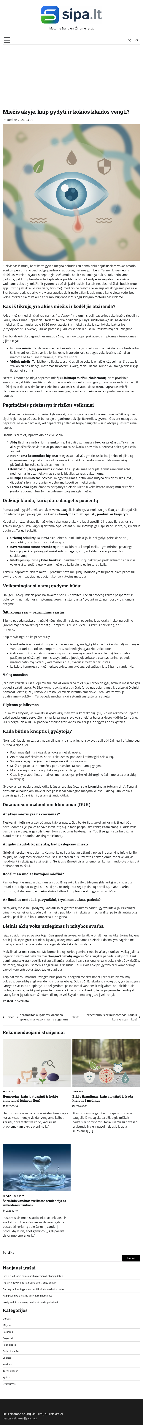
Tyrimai (7, 1377)
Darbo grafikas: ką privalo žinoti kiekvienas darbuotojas (33, 1289)
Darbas (7, 1318)
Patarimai (8, 1331)
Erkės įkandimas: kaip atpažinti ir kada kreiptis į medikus (102, 1098)
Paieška (8, 1253)
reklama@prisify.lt (24, 1418)
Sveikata (23, 1001)
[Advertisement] (71, 72)
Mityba (7, 1196)
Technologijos (10, 1371)
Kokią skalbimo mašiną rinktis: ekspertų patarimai (30, 1302)
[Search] (136, 40)
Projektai (8, 1338)
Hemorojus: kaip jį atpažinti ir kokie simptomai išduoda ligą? (30, 1098)
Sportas (7, 1357)
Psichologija (9, 1344)
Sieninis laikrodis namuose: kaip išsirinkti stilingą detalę (33, 1276)
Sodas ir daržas (11, 1351)
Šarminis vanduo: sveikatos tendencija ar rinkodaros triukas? (34, 1203)
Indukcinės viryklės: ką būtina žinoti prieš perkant (30, 1282)
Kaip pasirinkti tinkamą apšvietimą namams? (27, 1295)
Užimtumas (9, 1384)
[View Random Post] (129, 40)
